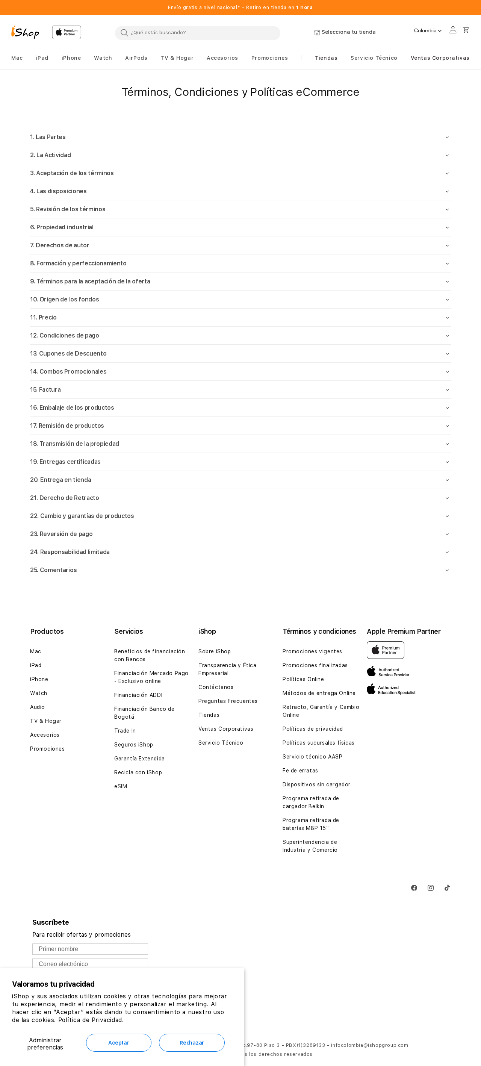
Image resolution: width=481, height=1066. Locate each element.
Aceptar (118, 1043)
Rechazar (192, 1043)
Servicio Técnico (221, 743)
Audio (37, 707)
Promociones (47, 749)
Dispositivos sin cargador (317, 784)
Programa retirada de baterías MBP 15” (311, 824)
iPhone (39, 679)
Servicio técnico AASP (313, 757)
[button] (17, 58)
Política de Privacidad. (91, 1020)
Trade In (125, 731)
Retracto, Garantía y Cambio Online (321, 711)
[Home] (28, 33)
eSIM (120, 786)
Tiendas (208, 715)
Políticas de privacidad (313, 729)
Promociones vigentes (312, 651)
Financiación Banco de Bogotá (144, 713)
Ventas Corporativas (225, 729)
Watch (38, 693)
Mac (35, 651)
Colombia (425, 30)
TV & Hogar (46, 721)
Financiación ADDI (138, 695)
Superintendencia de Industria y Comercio (310, 846)
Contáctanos (216, 687)
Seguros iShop (133, 745)
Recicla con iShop (138, 772)
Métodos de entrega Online (319, 693)
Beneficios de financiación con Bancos (149, 655)
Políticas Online (303, 679)
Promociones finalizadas (315, 665)
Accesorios (45, 735)
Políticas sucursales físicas (319, 743)
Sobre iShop (214, 651)
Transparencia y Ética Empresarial (227, 669)
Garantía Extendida (139, 759)
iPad (35, 665)
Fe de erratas (300, 771)
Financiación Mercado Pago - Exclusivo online (151, 677)
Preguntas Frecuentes (228, 701)
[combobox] (197, 32)
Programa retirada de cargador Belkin (311, 802)
